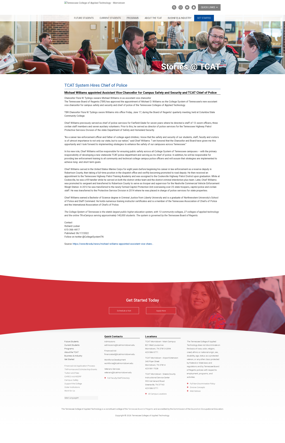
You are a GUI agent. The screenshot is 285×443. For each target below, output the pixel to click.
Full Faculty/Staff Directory (118, 378)
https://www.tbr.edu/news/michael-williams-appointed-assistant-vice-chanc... (113, 243)
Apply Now (161, 310)
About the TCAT (153, 18)
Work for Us (69, 390)
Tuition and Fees (71, 373)
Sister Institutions (72, 387)
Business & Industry (179, 18)
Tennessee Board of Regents (140, 409)
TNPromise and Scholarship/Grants (80, 369)
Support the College (73, 383)
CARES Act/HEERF (72, 376)
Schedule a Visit (124, 310)
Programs (133, 18)
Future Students (84, 18)
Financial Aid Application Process (79, 366)
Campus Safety (71, 380)
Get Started (204, 18)
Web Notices (195, 391)
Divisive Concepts (197, 387)
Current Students (110, 18)
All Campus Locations (157, 394)
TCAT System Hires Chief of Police (95, 85)
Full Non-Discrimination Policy (202, 383)
